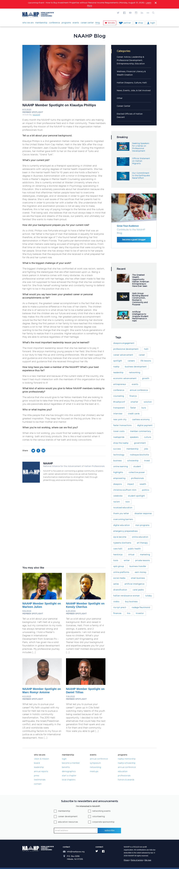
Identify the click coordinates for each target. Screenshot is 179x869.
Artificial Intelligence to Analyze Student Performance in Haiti (140, 316)
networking (134, 373)
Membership (41, 23)
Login (152, 23)
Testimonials (39, 780)
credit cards (134, 414)
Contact (38, 784)
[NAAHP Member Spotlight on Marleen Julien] (42, 599)
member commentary (140, 431)
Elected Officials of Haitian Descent (130, 115)
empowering (119, 478)
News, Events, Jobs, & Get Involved (133, 91)
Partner (127, 23)
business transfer (137, 566)
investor (140, 613)
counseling (118, 396)
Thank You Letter (121, 514)
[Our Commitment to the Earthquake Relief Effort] (123, 180)
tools (115, 561)
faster (133, 408)
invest (147, 461)
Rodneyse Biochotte (139, 455)
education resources (68, 822)
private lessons (142, 561)
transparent (119, 408)
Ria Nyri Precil (119, 608)
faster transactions (122, 425)
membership (132, 449)
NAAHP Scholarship (126, 763)
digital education (121, 525)
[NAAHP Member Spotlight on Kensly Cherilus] (85, 599)
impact (130, 484)
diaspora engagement (123, 343)
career (142, 355)
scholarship (132, 461)
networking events (101, 811)
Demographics (69, 772)
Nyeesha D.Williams (122, 543)
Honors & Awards (126, 780)
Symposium (95, 763)
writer (127, 561)
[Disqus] (64, 524)
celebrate (117, 496)
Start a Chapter (69, 776)
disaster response (143, 514)
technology (118, 455)
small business (138, 578)
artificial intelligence (134, 584)
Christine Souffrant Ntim (124, 490)
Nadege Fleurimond (141, 608)
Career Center (87, 23)
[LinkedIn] (43, 451)
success (117, 449)
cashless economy (141, 420)
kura (144, 408)
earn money (140, 572)
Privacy (126, 860)
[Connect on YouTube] (130, 12)
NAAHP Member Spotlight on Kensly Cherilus (85, 605)
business (117, 461)
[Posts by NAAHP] (31, 482)
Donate (111, 23)
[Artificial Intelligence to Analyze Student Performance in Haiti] (123, 319)
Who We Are (28, 23)
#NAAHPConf (119, 402)
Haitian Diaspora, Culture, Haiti (132, 83)
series (116, 584)
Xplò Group (118, 566)
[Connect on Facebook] (124, 12)
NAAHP (36, 115)
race (127, 502)
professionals (137, 478)
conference (118, 390)
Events (76, 23)
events (135, 384)
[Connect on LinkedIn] (142, 12)
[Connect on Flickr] (148, 12)
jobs (146, 449)
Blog (97, 23)
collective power (137, 472)
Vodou (116, 602)
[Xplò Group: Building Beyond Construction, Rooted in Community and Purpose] (123, 300)
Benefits (66, 767)
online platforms (121, 572)
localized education (122, 508)
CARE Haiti (117, 549)
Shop (140, 23)
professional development (125, 349)
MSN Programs (142, 525)
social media (119, 578)
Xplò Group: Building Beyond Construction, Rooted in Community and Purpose (140, 299)
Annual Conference (99, 759)
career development (67, 817)
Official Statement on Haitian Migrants (141, 161)
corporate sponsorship (103, 822)
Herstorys (118, 555)
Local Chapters (68, 780)
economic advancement (124, 378)
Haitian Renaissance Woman (126, 596)
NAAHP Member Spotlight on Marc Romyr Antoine (41, 690)
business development (136, 367)
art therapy (142, 543)
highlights (118, 472)
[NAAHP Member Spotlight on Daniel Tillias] (85, 684)
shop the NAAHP (120, 443)
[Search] (154, 12)
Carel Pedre (138, 590)
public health (134, 549)
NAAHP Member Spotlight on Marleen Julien (41, 605)
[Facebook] (38, 451)
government (140, 443)
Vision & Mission (41, 759)
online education (140, 537)
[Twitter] (33, 451)
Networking (95, 767)
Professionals (124, 776)
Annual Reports (41, 772)
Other (120, 98)
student (137, 467)
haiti (146, 349)
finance (133, 396)
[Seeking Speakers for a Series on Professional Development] (123, 150)
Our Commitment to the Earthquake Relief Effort (141, 175)
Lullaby (148, 596)
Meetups (94, 772)
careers (131, 361)
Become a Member (71, 763)
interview (117, 414)
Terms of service (137, 860)
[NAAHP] (38, 15)
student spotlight (136, 496)
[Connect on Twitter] (118, 12)
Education (123, 772)
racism (116, 502)
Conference (54, 23)
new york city (119, 420)
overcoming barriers (123, 519)
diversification (120, 590)
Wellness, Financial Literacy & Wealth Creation (131, 73)
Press (36, 776)
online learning (120, 467)
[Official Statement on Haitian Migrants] (123, 165)
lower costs (118, 431)
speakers (134, 437)
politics (145, 490)
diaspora (117, 484)
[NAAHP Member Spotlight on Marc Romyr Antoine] (42, 684)
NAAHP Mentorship (127, 759)
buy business (131, 602)
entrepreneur (119, 384)
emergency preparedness (125, 531)
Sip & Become (119, 537)
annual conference (139, 390)
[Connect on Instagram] (136, 12)
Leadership (118, 373)
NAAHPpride (118, 437)
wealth (143, 484)
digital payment (144, 425)
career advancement (123, 355)
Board (37, 763)
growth (145, 378)
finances (117, 613)
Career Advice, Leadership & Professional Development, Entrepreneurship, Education (131, 60)
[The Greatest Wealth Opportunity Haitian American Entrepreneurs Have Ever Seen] (123, 282)
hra (128, 613)
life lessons (145, 361)
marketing (145, 555)
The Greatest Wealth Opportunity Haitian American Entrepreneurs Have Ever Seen (140, 280)
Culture (147, 437)
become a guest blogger (134, 240)
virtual (131, 555)
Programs (66, 23)
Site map (147, 860)
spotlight (117, 361)
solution (148, 402)
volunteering (98, 817)
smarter (134, 402)
